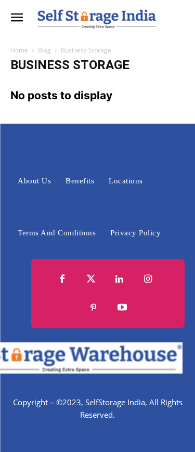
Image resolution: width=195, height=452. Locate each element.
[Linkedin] (120, 279)
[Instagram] (148, 279)
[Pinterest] (94, 308)
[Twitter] (91, 279)
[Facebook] (62, 279)
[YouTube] (122, 308)
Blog (44, 50)
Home (19, 50)
